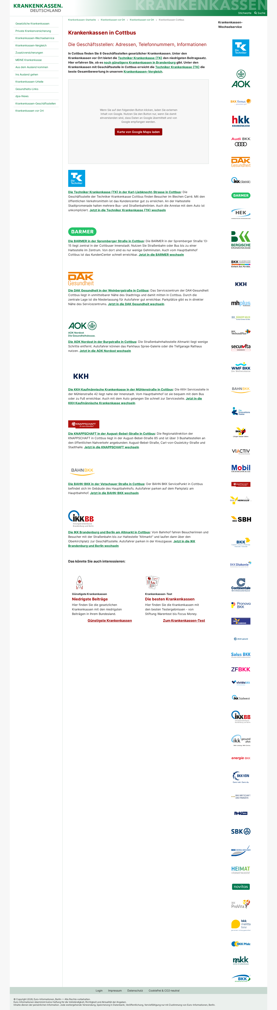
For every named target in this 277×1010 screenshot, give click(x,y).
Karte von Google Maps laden (138, 132)
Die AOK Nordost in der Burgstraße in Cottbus (102, 342)
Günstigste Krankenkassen (110, 620)
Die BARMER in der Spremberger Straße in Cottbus (106, 241)
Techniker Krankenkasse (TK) (140, 58)
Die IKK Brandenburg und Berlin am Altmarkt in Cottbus (109, 532)
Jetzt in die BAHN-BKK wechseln (114, 493)
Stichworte (244, 13)
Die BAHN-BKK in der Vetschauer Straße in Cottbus (106, 484)
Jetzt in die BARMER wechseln (161, 254)
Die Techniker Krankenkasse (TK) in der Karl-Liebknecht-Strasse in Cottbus (124, 192)
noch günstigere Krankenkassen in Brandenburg (140, 62)
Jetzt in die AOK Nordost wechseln (105, 351)
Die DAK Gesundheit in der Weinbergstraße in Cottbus (108, 290)
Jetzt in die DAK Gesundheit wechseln (136, 304)
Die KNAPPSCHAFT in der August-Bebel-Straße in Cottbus (111, 433)
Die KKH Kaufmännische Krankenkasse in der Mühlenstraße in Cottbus (120, 389)
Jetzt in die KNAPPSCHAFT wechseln (111, 447)
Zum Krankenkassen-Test (184, 620)
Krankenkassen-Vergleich (143, 71)
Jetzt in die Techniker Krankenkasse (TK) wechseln (128, 210)
